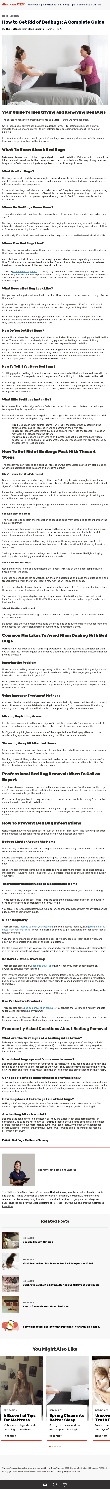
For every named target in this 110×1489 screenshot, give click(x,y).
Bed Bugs (18, 1140)
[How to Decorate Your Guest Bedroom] (10, 1304)
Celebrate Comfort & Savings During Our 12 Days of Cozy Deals (61, 1285)
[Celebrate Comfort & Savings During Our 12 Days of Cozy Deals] (10, 1283)
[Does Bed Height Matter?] (10, 1240)
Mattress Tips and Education (44, 4)
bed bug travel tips (43, 965)
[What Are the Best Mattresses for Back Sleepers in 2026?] (10, 1261)
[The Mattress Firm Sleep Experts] (18, 1170)
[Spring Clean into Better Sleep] (67, 1388)
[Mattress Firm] (13, 4)
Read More (10, 1435)
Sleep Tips (69, 4)
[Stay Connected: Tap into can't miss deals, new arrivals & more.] (10, 1326)
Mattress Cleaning (37, 1140)
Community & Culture (89, 4)
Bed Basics (10, 16)
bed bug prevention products (40, 1008)
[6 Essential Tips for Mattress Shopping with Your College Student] (21, 1388)
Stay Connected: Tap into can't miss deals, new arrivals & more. (61, 1326)
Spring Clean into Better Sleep (67, 1417)
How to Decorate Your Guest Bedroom (46, 1306)
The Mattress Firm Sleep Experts (57, 1169)
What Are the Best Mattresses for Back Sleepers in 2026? (58, 1263)
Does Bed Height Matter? (38, 1242)
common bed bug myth (24, 271)
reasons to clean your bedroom (36, 926)
